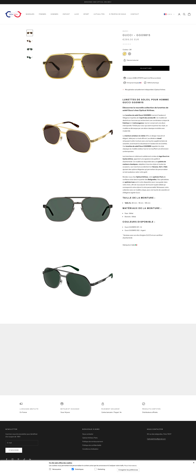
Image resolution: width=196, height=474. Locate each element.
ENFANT (66, 14)
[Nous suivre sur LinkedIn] (30, 459)
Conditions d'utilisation (90, 449)
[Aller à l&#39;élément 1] (30, 33)
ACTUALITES (99, 14)
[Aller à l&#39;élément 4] (30, 57)
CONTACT (135, 14)
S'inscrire (14, 450)
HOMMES (54, 14)
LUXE (76, 14)
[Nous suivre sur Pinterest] (18, 459)
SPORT (86, 14)
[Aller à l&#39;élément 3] (30, 49)
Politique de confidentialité (91, 445)
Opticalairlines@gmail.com (156, 439)
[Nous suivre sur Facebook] (6, 459)
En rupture (146, 68)
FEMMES (42, 14)
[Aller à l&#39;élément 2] (30, 41)
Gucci (125, 31)
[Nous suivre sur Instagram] (12, 459)
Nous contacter (87, 434)
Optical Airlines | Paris (90, 438)
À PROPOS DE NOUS (117, 14)
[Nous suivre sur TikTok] (24, 459)
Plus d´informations (130, 465)
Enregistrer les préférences (128, 470)
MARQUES (30, 14)
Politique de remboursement (92, 441)
